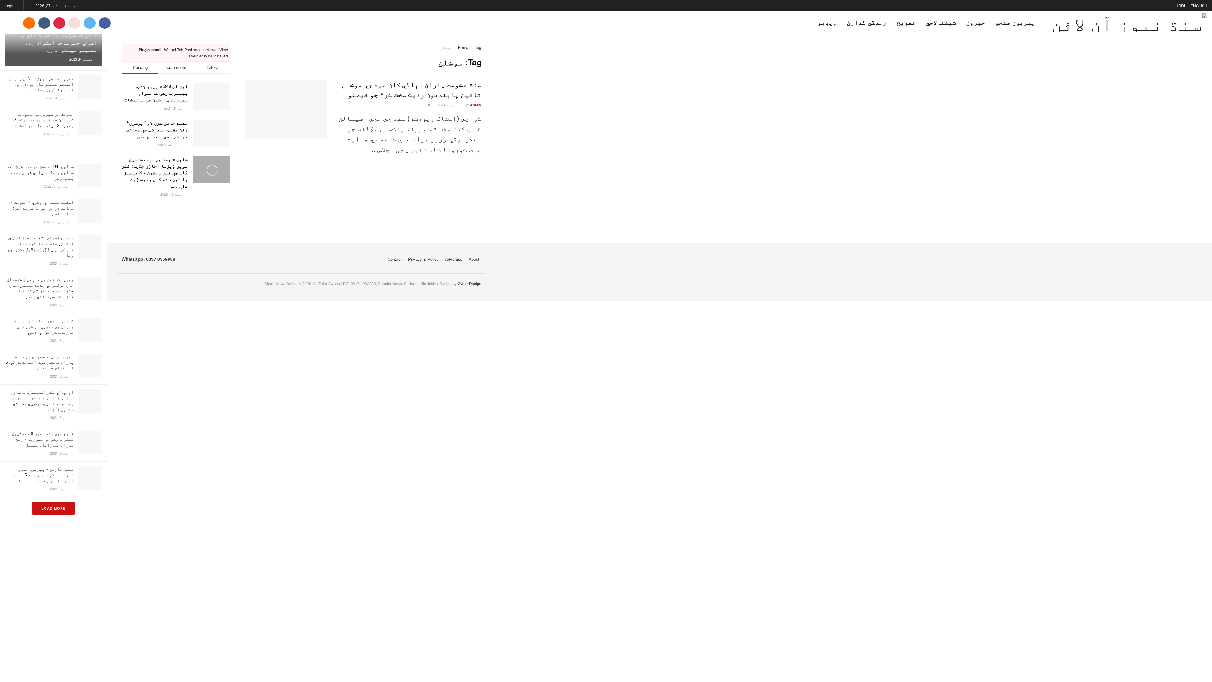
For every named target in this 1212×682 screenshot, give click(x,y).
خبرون (975, 22)
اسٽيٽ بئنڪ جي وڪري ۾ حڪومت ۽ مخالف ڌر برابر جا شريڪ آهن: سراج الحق (42, 208)
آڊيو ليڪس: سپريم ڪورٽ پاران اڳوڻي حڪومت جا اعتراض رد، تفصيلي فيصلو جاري (58, 43)
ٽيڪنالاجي (941, 22)
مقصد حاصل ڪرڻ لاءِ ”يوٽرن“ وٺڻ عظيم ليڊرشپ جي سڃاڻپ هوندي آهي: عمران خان (157, 129)
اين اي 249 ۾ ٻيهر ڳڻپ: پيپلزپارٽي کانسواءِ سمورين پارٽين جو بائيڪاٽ (156, 93)
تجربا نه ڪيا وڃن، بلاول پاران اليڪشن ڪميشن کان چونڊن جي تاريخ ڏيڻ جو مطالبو (41, 84)
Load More (53, 508)
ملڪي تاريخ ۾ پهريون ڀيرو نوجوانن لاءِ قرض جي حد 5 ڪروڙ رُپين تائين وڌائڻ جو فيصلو (43, 475)
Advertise (453, 259)
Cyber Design (469, 283)
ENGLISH (1199, 5)
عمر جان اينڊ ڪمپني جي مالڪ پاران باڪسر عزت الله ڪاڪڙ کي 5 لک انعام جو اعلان (39, 362)
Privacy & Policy (423, 259)
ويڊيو (827, 22)
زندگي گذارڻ (867, 22)
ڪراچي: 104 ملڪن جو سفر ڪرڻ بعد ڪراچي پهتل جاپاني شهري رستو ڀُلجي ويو (40, 172)
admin (475, 105)
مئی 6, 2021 (448, 104)
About (474, 259)
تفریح (906, 22)
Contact (395, 259)
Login (10, 5)
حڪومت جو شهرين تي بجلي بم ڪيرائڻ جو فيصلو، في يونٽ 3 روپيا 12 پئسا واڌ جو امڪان (44, 119)
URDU (1181, 5)
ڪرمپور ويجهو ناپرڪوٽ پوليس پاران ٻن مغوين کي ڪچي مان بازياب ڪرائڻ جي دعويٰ (43, 326)
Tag (478, 47)
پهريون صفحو (1015, 22)
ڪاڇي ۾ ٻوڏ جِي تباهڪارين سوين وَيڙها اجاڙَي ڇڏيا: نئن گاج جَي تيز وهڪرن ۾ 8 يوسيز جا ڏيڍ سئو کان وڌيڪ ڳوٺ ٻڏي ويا (155, 172)
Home (463, 47)
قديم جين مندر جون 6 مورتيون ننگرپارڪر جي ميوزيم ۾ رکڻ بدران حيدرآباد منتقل (43, 439)
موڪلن (445, 47)
